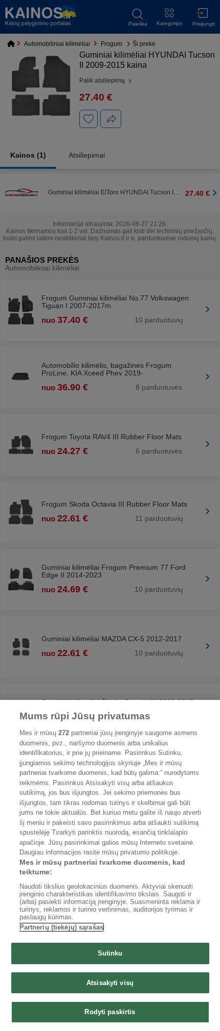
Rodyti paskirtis (109, 1012)
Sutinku (110, 953)
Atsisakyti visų (110, 983)
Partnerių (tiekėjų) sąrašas (61, 927)
